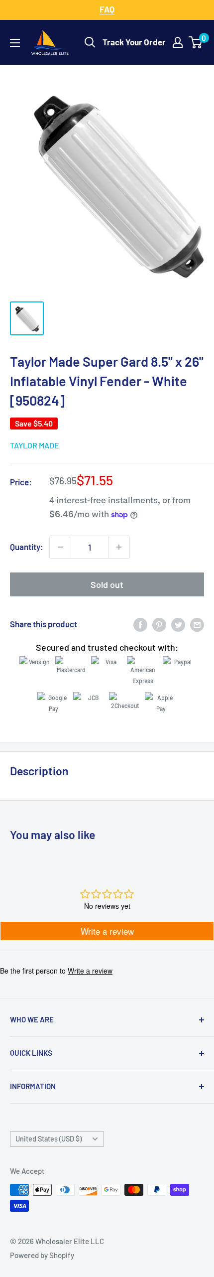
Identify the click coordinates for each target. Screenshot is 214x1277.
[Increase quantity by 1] (118, 547)
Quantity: (26, 547)
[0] (196, 42)
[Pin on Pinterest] (159, 624)
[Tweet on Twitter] (178, 624)
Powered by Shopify (42, 1255)
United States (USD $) (48, 1139)
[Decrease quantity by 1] (60, 547)
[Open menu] (15, 43)
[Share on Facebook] (140, 624)
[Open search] (90, 42)
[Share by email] (197, 624)
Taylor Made (34, 445)
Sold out (107, 584)
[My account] (178, 42)
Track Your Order (134, 42)
